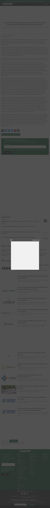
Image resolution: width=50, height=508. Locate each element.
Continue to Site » (36, 240)
